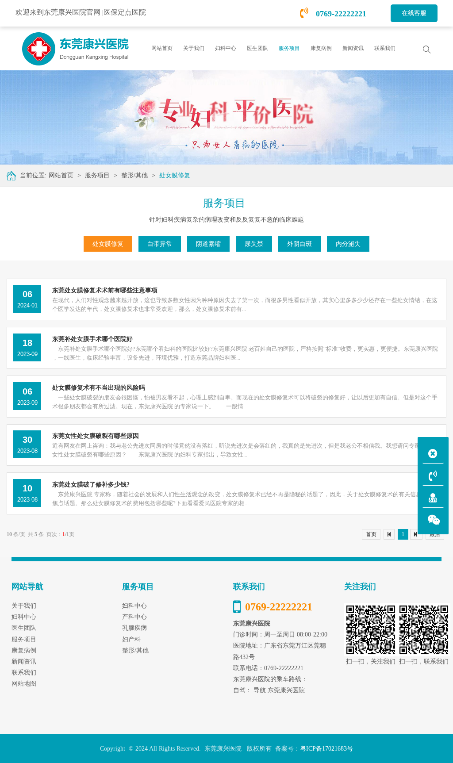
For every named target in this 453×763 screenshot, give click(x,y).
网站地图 (24, 683)
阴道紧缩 (208, 244)
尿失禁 (254, 244)
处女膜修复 (174, 175)
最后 (435, 534)
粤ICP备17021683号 (326, 748)
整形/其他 (134, 175)
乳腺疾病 (134, 628)
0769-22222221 (340, 13)
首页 (371, 534)
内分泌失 (348, 244)
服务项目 (97, 175)
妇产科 (131, 639)
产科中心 (134, 616)
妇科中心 (134, 605)
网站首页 (162, 48)
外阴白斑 (299, 244)
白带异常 (159, 244)
